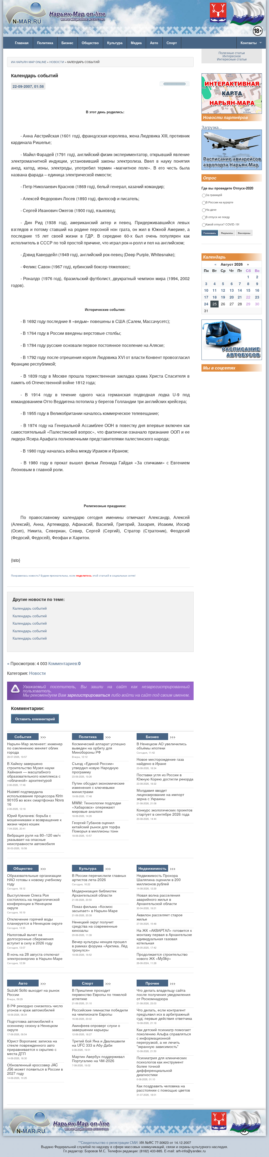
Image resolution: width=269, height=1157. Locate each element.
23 (257, 297)
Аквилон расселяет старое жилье (160, 917)
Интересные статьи (232, 59)
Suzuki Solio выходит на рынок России (33, 992)
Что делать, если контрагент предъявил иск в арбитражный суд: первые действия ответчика (164, 1014)
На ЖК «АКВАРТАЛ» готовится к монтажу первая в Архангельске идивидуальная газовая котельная (164, 936)
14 (240, 290)
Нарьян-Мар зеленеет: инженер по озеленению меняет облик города (35, 748)
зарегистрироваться (88, 695)
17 (206, 297)
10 (206, 290)
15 (248, 290)
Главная (22, 42)
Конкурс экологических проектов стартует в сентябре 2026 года (164, 812)
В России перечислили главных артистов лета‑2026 (99, 877)
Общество (90, 42)
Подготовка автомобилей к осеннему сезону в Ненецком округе (32, 1025)
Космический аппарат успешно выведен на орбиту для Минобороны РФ (99, 748)
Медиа (136, 42)
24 (206, 303)
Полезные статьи (232, 52)
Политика (45, 42)
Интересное (232, 56)
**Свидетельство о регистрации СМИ (107, 1142)
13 (232, 290)
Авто (154, 42)
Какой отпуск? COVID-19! (222, 224)
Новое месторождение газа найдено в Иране (160, 761)
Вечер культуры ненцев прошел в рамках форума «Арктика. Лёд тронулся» (99, 946)
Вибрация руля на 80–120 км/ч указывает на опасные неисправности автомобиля (33, 839)
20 (232, 297)
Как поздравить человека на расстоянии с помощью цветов (163, 1088)
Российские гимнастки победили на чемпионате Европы (100, 1012)
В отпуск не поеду (218, 217)
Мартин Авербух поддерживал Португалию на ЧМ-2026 (98, 1058)
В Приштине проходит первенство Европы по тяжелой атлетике (99, 994)
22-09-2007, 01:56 (28, 86)
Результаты (227, 233)
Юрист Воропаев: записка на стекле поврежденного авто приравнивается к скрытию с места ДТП (32, 1047)
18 (215, 297)
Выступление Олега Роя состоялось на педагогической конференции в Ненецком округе (33, 901)
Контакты (249, 42)
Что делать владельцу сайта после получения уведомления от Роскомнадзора (163, 994)
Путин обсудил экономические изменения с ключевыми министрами (98, 787)
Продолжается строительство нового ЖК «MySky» (162, 956)
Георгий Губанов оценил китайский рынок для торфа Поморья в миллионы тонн (96, 827)
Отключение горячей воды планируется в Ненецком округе (35, 921)
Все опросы (244, 233)
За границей (214, 195)
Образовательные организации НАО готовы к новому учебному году (34, 879)
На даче (211, 209)
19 (223, 297)
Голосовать (210, 233)
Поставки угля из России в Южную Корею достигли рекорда (165, 776)
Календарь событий (30, 608)
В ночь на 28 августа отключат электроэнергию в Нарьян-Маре (35, 956)
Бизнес (67, 42)
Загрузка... (211, 127)
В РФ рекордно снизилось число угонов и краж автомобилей (35, 1007)
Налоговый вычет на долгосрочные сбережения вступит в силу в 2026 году (30, 938)
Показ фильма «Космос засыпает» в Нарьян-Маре (95, 908)
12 (223, 290)
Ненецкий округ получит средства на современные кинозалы (94, 926)
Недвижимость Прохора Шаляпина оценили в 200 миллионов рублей (159, 879)
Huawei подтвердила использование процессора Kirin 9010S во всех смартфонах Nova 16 (35, 798)
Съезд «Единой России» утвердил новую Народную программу (95, 767)
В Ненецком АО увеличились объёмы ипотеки (162, 745)
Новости (37, 673)
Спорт (172, 42)
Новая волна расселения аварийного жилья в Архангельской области (158, 899)
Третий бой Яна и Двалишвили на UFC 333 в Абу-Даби (98, 1043)
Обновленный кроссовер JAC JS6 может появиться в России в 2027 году (35, 1069)
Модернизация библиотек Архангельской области (94, 893)
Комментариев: (64, 663)
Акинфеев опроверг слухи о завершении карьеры (96, 1027)
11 (215, 290)
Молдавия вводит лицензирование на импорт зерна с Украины (160, 794)
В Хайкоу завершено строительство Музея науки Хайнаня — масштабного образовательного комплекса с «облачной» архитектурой (33, 772)
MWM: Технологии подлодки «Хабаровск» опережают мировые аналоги (96, 807)
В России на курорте (219, 202)
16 (257, 290)
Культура (114, 42)
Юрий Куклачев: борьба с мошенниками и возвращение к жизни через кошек (34, 819)
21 (240, 297)
